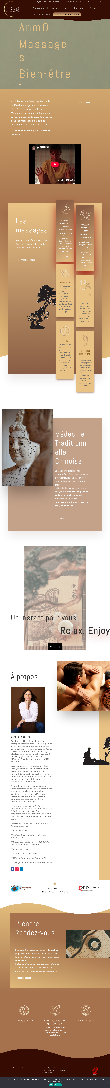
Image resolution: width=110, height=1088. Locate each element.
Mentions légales (47, 1068)
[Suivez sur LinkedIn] (21, 869)
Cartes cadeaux (41, 14)
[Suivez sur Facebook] (12, 869)
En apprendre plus (26, 260)
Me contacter (86, 1020)
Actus (68, 8)
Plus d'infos (84, 103)
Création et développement (82, 1068)
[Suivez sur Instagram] (17, 869)
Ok (51, 1085)
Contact (94, 8)
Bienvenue (39, 8)
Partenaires (80, 8)
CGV (54, 1070)
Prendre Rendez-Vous (67, 14)
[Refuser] (107, 1082)
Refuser (58, 1085)
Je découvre (63, 518)
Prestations (53, 8)
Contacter (55, 647)
